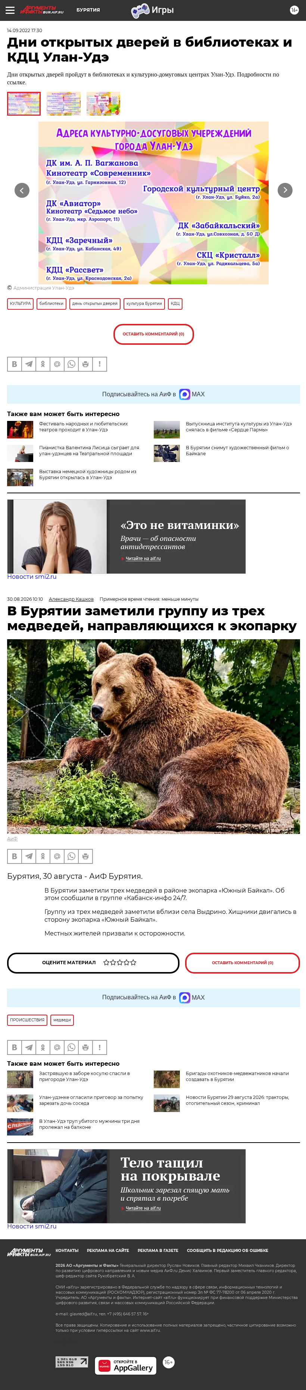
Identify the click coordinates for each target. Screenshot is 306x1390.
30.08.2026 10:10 (25, 599)
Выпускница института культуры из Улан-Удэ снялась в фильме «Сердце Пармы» (239, 426)
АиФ (12, 838)
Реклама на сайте (108, 1250)
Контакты (67, 1250)
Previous (22, 190)
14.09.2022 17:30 (24, 30)
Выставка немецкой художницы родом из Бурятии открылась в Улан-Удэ (87, 474)
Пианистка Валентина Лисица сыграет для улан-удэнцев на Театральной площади (89, 450)
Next (285, 190)
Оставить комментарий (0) (153, 334)
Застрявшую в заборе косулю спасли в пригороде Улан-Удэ (84, 1076)
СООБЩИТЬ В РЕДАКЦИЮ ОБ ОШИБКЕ (227, 1250)
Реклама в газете (158, 1250)
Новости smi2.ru (32, 576)
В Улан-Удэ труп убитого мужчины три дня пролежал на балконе (89, 1124)
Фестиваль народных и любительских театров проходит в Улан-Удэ (83, 426)
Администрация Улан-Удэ (43, 288)
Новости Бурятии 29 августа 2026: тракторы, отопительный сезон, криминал (237, 1100)
